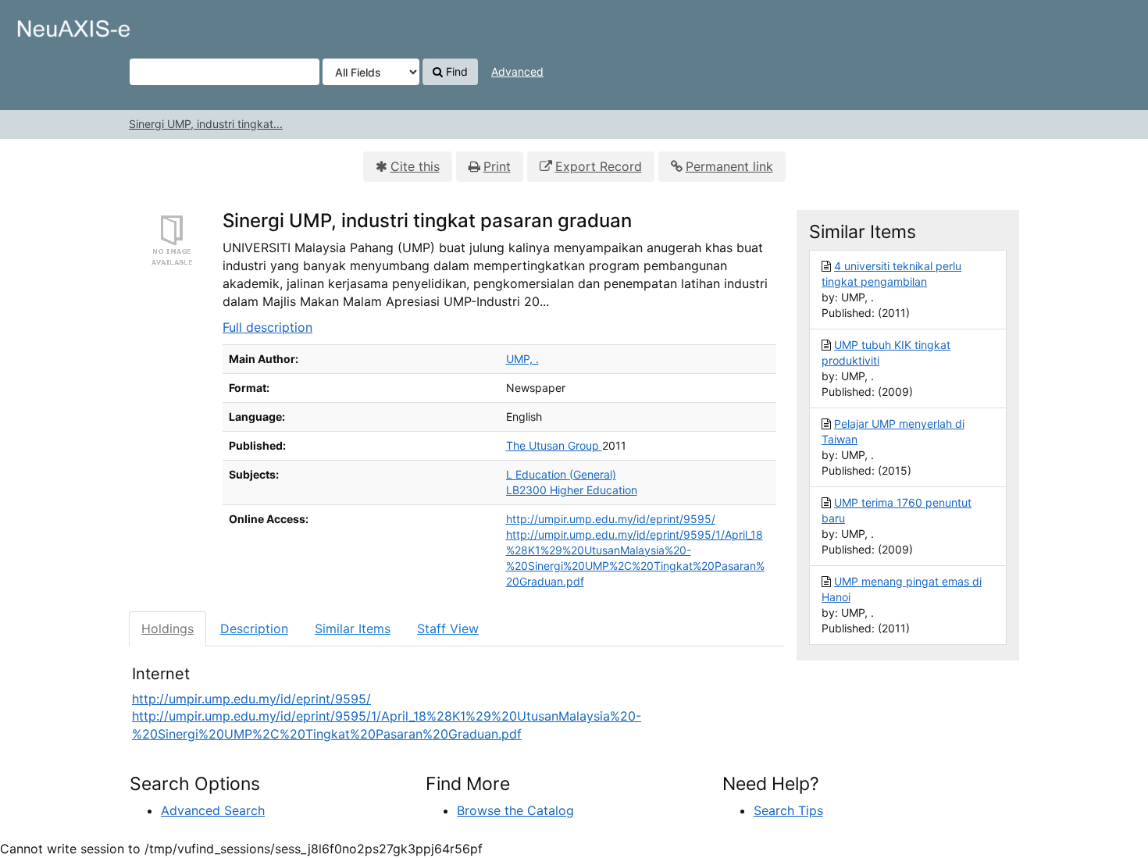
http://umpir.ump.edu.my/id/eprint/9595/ (610, 518)
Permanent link (729, 166)
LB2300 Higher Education (571, 490)
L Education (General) (561, 474)
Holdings (167, 628)
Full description (267, 327)
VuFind (50, 24)
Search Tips (788, 810)
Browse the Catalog (515, 810)
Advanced (517, 71)
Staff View (448, 628)
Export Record (598, 166)
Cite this (415, 166)
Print (497, 166)
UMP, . (522, 358)
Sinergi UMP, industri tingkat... (206, 123)
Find (455, 71)
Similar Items (352, 628)
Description (254, 628)
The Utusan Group (554, 445)
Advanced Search (213, 810)
